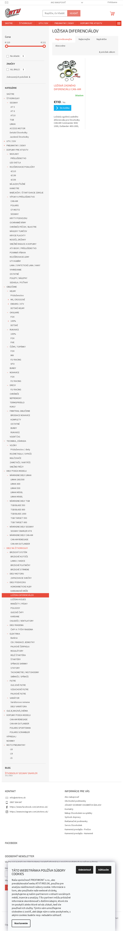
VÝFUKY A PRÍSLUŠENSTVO (22, 197)
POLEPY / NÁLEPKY (18, 278)
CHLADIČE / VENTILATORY (21, 621)
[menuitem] (9, 23)
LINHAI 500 (15, 488)
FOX (12, 317)
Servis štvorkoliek (73, 825)
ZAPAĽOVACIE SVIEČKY (21, 578)
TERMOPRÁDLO (17, 402)
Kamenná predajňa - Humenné (79, 833)
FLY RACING (16, 359)
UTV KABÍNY (15, 261)
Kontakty (69, 809)
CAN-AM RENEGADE (19, 539)
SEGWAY (14, 102)
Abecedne (60, 45)
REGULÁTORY (17, 651)
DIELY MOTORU (17, 573)
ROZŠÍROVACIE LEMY (19, 257)
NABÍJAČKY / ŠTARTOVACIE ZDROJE (26, 192)
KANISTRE (14, 188)
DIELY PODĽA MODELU (17, 471)
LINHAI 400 (15, 484)
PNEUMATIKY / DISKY (16, 145)
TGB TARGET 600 (19, 522)
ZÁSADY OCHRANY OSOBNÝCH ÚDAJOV (83, 805)
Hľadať (74, 13)
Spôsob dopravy (73, 817)
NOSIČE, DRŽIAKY (18, 239)
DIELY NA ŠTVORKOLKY (17, 548)
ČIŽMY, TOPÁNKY (18, 346)
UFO (13, 364)
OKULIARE (14, 312)
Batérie (14, 638)
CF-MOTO (15, 209)
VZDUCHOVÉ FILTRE (20, 689)
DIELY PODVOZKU (18, 582)
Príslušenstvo (17, 295)
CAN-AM (14, 201)
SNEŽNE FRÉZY (17, 466)
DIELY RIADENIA (17, 625)
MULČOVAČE (15, 458)
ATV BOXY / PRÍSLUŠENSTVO (23, 248)
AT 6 (13, 111)
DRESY (13, 385)
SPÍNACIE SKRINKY (19, 663)
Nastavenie (21, 923)
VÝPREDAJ (11, 736)
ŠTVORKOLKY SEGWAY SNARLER (21, 773)
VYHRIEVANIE (15, 269)
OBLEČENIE (12, 286)
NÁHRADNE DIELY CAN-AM (21, 535)
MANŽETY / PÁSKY (19, 603)
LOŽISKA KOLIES (18, 599)
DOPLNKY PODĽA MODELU (19, 715)
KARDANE (15, 616)
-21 (11, 758)
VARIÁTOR (14, 698)
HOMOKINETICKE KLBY (21, 586)
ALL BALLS (17, 69)
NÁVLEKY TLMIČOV (18, 231)
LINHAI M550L (17, 492)
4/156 (13, 179)
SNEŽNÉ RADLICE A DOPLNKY (23, 244)
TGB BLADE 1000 (18, 513)
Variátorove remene (20, 702)
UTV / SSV (11, 141)
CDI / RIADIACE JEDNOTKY (23, 642)
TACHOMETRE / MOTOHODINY (25, 672)
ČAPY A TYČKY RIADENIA (22, 629)
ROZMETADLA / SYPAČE (21, 454)
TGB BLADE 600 (18, 509)
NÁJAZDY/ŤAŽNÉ (17, 184)
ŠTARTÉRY (16, 659)
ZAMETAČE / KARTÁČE (20, 462)
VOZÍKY (13, 445)
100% (13, 321)
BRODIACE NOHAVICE (20, 415)
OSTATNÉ (14, 274)
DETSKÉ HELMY (18, 308)
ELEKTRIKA (15, 633)
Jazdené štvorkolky (19, 137)
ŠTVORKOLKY (13, 98)
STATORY (15, 668)
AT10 (13, 115)
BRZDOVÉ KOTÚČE (19, 556)
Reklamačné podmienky (76, 821)
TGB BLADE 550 (18, 505)
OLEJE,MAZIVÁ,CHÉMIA (17, 711)
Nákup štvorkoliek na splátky (78, 813)
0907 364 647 (16, 802)
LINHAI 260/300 (17, 479)
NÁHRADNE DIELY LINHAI (20, 475)
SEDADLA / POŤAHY (19, 282)
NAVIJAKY (14, 154)
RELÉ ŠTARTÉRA (18, 655)
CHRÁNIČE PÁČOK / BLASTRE (23, 227)
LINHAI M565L (17, 496)
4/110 (13, 171)
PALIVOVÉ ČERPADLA (20, 646)
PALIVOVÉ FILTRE (18, 693)
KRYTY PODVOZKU (18, 218)
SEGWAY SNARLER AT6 (21, 531)
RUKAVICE (14, 329)
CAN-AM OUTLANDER (20, 543)
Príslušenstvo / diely (20, 449)
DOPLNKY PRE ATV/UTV (17, 150)
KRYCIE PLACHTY (17, 235)
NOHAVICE (14, 372)
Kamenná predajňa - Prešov (78, 829)
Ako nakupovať (58, 2)
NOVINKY (11, 741)
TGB (12, 119)
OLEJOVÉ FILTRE (18, 685)
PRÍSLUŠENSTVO (18, 158)
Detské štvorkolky (18, 132)
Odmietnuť (84, 870)
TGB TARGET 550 (19, 518)
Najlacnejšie (84, 39)
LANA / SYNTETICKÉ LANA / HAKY (25, 265)
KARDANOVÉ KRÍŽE (19, 591)
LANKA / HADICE (18, 561)
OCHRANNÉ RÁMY (18, 222)
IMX (12, 355)
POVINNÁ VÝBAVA (18, 252)
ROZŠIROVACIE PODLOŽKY (22, 167)
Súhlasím (103, 870)
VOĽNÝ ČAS (15, 436)
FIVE (12, 342)
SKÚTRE (10, 94)
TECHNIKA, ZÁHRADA (16, 441)
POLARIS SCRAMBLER (20, 732)
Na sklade (17, 56)
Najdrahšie (102, 39)
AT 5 (13, 107)
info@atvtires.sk (18, 797)
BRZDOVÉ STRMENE (20, 569)
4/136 (13, 175)
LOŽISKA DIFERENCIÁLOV (22, 595)
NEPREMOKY (15, 398)
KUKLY (13, 406)
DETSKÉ (14, 325)
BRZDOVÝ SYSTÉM (18, 552)
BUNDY (13, 368)
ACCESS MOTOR (17, 128)
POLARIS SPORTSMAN (20, 728)
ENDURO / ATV (17, 304)
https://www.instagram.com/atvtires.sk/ (29, 811)
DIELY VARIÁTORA (19, 706)
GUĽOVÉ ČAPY (17, 612)
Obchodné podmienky (75, 801)
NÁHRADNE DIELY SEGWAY (22, 526)
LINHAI (13, 124)
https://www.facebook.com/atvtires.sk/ (29, 807)
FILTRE (13, 680)
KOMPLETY (16, 419)
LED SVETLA (15, 162)
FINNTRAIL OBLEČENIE (20, 411)
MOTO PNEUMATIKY (16, 745)
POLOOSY (15, 608)
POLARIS (15, 205)
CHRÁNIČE (14, 394)
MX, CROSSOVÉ (18, 299)
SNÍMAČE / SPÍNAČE (20, 676)
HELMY (13, 291)
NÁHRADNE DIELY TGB (20, 501)
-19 (11, 753)
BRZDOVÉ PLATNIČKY (20, 565)
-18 (11, 749)
